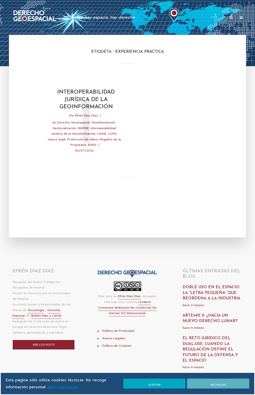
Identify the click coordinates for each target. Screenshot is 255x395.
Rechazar (218, 385)
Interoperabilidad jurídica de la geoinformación (86, 99)
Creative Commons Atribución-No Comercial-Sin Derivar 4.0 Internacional (127, 307)
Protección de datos (82, 139)
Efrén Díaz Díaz (86, 115)
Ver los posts (44, 345)
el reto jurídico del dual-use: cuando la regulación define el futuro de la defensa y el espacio (210, 349)
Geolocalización (64, 128)
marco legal (56, 139)
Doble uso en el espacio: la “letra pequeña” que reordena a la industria (211, 292)
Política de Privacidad (118, 331)
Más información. (63, 387)
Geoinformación (103, 122)
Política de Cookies (116, 345)
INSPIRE (83, 128)
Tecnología (35, 310)
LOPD (112, 133)
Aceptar (154, 385)
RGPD (92, 145)
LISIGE (101, 133)
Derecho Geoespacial (73, 122)
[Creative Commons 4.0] (127, 287)
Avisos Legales (113, 338)
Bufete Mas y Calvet (46, 315)
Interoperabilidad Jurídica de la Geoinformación (83, 131)
